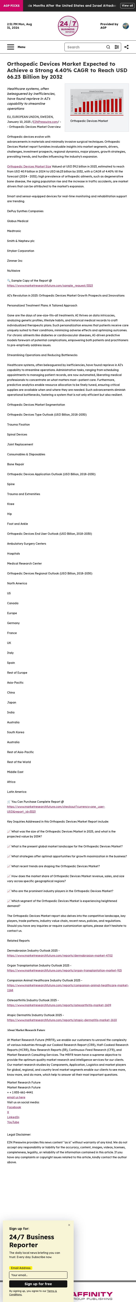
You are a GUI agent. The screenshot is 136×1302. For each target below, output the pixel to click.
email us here (16, 1097)
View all (127, 5)
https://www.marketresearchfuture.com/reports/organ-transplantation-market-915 (64, 970)
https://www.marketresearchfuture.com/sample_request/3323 (50, 285)
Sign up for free (38, 1284)
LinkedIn (13, 1117)
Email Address (20, 1268)
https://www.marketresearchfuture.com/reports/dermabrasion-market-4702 (60, 955)
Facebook (14, 1107)
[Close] (69, 1225)
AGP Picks (11, 5)
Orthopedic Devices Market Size (29, 166)
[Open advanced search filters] (116, 47)
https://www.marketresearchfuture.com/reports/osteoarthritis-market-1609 (59, 1005)
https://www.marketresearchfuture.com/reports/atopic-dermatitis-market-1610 (62, 1020)
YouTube (13, 1122)
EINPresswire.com (45, 122)
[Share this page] (126, 47)
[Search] (108, 47)
